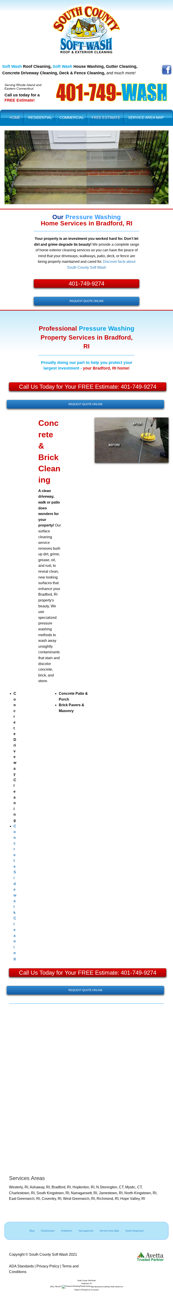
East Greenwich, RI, (25, 1199)
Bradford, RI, (62, 1187)
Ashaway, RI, (41, 1187)
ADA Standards (21, 1266)
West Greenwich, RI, (80, 1199)
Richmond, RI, (108, 1199)
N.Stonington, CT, (110, 1187)
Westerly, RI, (19, 1187)
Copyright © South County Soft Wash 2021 (43, 1254)
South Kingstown (134, 1230)
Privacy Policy (47, 1266)
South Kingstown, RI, (53, 1193)
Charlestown (48, 1230)
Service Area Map (109, 1230)
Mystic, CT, (134, 1187)
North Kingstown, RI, (140, 1193)
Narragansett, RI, (85, 1193)
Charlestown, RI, (22, 1193)
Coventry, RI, (52, 1199)
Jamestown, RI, (111, 1193)
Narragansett (86, 1230)
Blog (32, 1230)
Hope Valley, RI (132, 1199)
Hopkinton (66, 1230)
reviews (96, 1290)
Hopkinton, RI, (84, 1187)
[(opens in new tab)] (167, 69)
